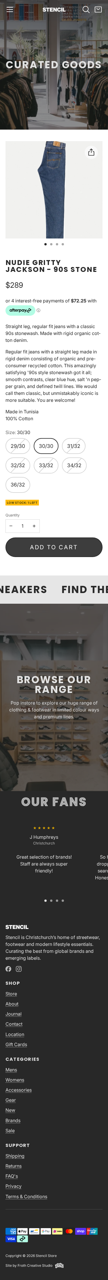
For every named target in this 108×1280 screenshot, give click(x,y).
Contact (13, 1024)
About (11, 1004)
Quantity (12, 515)
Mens (11, 1070)
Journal (13, 1014)
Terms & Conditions (26, 1196)
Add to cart (54, 547)
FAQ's (11, 1176)
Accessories (18, 1090)
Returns (13, 1166)
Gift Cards (16, 1044)
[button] (9, 9)
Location (14, 1034)
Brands (12, 1120)
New (10, 1110)
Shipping (14, 1156)
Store (11, 994)
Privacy (13, 1186)
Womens (14, 1080)
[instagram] (19, 969)
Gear (10, 1100)
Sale (10, 1130)
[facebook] (8, 969)
